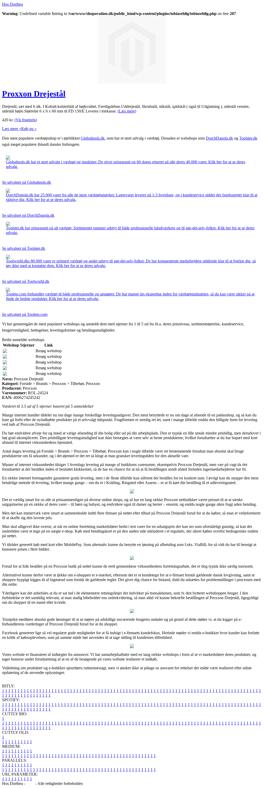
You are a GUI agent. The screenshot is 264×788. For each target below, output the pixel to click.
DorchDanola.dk (219, 138)
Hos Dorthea (12, 4)
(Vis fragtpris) (25, 120)
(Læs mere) (127, 111)
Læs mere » (11, 128)
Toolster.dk (248, 138)
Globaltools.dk (93, 138)
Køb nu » (29, 128)
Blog (30, 783)
